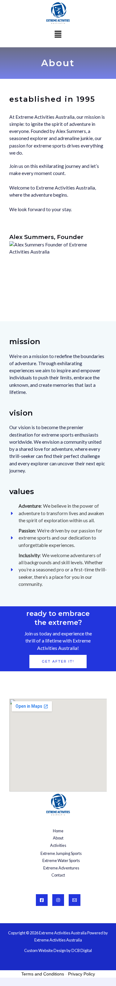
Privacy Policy (81, 973)
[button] (58, 34)
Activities (58, 845)
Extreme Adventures (61, 867)
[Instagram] (58, 900)
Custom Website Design (45, 950)
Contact (58, 875)
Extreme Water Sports (61, 860)
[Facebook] (42, 900)
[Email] (74, 900)
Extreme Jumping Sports (61, 853)
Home (58, 830)
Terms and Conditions (42, 973)
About (58, 837)
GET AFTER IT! (58, 661)
